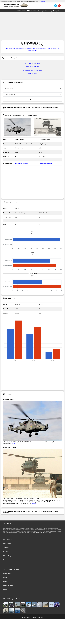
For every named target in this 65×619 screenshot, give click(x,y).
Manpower (6, 560)
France (5, 589)
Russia (5, 577)
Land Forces (7, 543)
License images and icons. (43, 532)
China (5, 581)
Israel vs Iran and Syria (32, 66)
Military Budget (7, 556)
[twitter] (55, 6)
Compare (32, 100)
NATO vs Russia (32, 73)
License (14, 443)
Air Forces (6, 548)
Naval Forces (7, 552)
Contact (41, 617)
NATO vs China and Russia (32, 63)
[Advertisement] (32, 27)
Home (34, 617)
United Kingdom (8, 585)
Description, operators (21, 163)
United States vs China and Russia (32, 70)
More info (43, 1)
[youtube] (59, 6)
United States (7, 573)
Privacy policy (26, 617)
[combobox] (32, 89)
